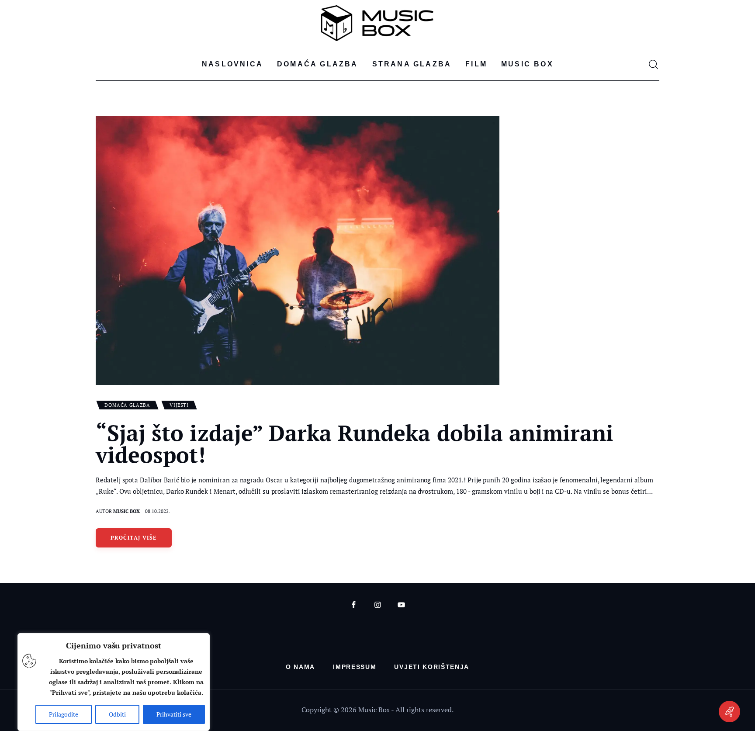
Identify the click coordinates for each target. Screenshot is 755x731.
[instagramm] (377, 605)
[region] (113, 682)
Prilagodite (63, 714)
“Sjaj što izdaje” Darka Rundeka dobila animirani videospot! (354, 443)
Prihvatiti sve (173, 714)
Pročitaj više (134, 537)
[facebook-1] (353, 605)
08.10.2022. (157, 511)
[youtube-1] (401, 605)
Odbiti (117, 714)
